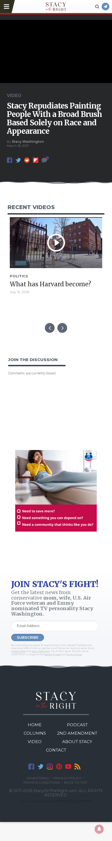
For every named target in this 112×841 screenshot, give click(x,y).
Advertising (37, 778)
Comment (44, 160)
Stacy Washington (28, 141)
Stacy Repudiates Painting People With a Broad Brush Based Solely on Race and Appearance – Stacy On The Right (56, 6)
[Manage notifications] (99, 829)
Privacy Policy (67, 778)
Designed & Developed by (56, 801)
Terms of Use (74, 654)
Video (35, 741)
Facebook (31, 766)
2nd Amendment (77, 733)
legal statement (41, 651)
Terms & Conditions (41, 782)
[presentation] (50, 328)
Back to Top (76, 782)
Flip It (35, 160)
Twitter (40, 766)
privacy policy (18, 651)
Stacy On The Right (56, 700)
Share (9, 160)
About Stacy (77, 741)
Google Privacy (52, 654)
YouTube (68, 766)
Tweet (18, 160)
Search (97, 6)
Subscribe (105, 6)
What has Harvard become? (50, 284)
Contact (56, 750)
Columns (35, 733)
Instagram (50, 766)
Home (35, 724)
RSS (77, 766)
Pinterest (59, 766)
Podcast (77, 724)
